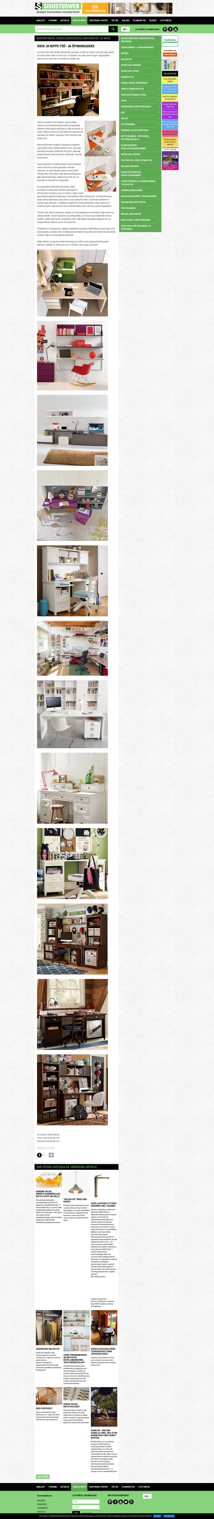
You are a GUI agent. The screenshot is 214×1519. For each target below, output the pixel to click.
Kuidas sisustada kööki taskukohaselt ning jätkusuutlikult (103, 1351)
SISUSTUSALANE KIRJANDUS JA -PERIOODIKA (136, 227)
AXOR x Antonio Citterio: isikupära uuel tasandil (104, 1204)
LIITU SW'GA (165, 20)
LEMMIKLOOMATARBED (132, 190)
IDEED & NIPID (79, 20)
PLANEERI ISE (139, 20)
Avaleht (40, 20)
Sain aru (157, 1516)
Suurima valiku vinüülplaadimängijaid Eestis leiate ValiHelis (48, 1194)
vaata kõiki (42, 1476)
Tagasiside (42, 1504)
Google (131, 1502)
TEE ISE (114, 20)
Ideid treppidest (44, 1408)
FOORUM (53, 20)
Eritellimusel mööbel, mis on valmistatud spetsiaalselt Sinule (170, 89)
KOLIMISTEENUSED (130, 166)
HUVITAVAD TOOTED (98, 20)
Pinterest (165, 29)
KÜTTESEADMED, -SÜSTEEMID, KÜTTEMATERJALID (135, 138)
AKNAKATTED (127, 77)
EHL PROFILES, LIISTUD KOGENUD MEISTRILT (170, 133)
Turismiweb (42, 1508)
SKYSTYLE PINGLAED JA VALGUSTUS (170, 98)
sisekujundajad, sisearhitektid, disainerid (138, 40)
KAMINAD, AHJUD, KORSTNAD (134, 130)
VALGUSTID (126, 59)
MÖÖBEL (125, 53)
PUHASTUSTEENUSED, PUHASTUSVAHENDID (131, 174)
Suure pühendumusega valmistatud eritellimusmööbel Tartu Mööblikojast (75, 1359)
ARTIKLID (64, 20)
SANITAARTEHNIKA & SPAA (133, 94)
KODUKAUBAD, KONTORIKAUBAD (136, 106)
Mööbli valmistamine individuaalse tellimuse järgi (170, 114)
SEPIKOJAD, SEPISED (130, 154)
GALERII (125, 20)
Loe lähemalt (169, 1516)
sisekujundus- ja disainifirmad (137, 47)
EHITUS (124, 118)
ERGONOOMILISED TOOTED (133, 202)
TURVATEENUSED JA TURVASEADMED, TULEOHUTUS (138, 183)
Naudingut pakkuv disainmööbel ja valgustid (170, 141)
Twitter (126, 1502)
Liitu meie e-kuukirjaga (147, 29)
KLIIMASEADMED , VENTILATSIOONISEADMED (133, 147)
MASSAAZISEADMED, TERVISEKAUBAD (139, 196)
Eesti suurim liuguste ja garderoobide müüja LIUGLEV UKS (170, 124)
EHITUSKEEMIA (128, 124)
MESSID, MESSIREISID (131, 214)
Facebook (170, 29)
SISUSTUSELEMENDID (131, 65)
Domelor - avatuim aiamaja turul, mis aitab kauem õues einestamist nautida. (104, 1434)
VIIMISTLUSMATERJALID (132, 88)
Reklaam (41, 1500)
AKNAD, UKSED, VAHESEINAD (134, 83)
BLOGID (152, 20)
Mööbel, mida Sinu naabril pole (169, 105)
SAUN (123, 100)
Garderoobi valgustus (47, 1349)
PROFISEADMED (128, 208)
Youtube (175, 29)
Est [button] (125, 29)
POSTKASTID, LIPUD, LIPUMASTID (136, 160)
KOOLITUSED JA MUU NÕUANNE (135, 220)
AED (123, 112)
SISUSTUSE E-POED (130, 71)
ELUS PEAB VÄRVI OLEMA (170, 80)
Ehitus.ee (41, 1512)
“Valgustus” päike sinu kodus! (75, 1200)
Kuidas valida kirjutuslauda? (71, 1405)
